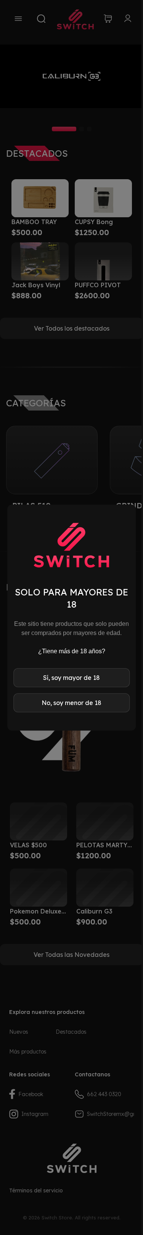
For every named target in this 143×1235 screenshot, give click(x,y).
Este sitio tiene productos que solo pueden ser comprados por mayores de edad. (71, 628)
